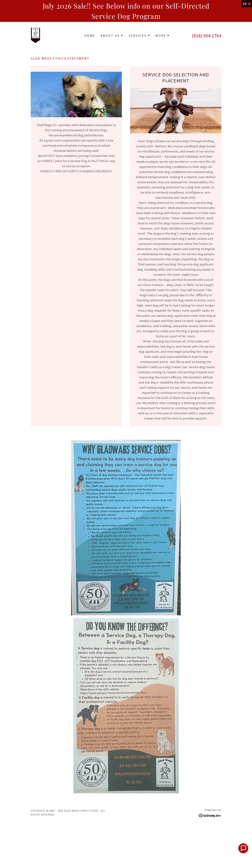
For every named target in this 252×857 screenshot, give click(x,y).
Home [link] (89, 35)
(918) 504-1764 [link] (206, 36)
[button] (112, 36)
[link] (35, 35)
